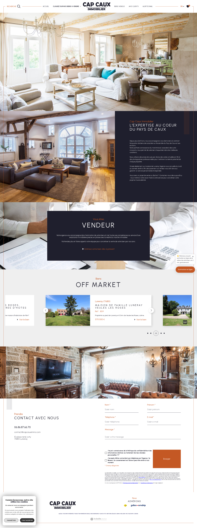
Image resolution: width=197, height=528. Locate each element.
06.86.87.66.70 (22, 427)
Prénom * (151, 405)
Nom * (107, 405)
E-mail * (150, 417)
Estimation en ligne (185, 269)
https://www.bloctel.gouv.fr (155, 479)
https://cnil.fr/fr (142, 477)
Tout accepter (27, 520)
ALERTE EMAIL (148, 6)
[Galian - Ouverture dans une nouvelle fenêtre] (138, 505)
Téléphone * (110, 417)
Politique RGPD (129, 513)
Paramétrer (11, 520)
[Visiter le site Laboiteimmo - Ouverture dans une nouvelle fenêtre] (98, 521)
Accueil (46, 6)
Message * (110, 429)
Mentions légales (111, 513)
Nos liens (122, 513)
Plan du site (103, 513)
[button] (45, 310)
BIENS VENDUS (119, 6)
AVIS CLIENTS (134, 6)
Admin (118, 513)
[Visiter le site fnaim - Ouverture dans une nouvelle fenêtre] (125, 505)
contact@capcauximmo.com (27, 432)
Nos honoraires (95, 513)
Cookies (136, 513)
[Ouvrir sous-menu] (80, 6)
